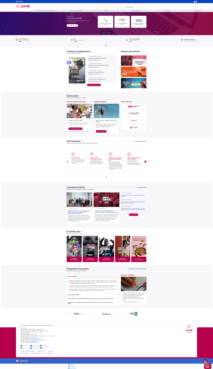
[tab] (101, 32)
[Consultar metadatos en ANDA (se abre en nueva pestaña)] (133, 106)
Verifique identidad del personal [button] (75, 128)
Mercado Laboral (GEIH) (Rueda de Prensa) (97, 58)
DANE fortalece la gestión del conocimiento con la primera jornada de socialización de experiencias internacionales (79, 212)
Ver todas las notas (133, 214)
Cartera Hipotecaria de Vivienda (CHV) (96, 79)
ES (196, 1)
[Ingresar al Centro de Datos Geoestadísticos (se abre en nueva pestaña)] (133, 127)
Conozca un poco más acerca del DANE (130, 301)
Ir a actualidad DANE (141, 187)
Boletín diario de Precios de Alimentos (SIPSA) (98, 65)
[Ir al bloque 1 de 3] (105, 45)
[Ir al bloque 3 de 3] (107, 45)
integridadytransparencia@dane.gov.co (38, 340)
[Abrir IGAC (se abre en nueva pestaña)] (133, 313)
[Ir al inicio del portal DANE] (68, 6)
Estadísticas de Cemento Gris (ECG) (96, 72)
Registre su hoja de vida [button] (101, 131)
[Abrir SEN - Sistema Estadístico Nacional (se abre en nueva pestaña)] (79, 313)
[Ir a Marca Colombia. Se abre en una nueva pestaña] (17, 361)
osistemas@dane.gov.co (33, 341)
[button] (137, 10)
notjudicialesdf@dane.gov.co (35, 338)
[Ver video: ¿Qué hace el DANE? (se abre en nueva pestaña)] (133, 283)
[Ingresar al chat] (207, 363)
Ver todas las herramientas (139, 141)
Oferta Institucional (72, 25)
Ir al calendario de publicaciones (94, 85)
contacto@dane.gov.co (32, 337)
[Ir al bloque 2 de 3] (106, 45)
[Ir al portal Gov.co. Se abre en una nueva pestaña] (24, 361)
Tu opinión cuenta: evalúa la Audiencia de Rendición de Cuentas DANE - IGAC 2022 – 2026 (106, 211)
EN (194, 1)
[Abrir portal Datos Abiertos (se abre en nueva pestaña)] (106, 313)
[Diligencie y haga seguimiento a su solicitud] (133, 113)
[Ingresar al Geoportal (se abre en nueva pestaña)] (133, 120)
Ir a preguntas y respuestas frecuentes (137, 268)
